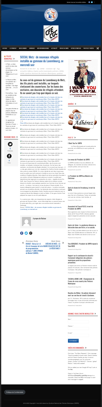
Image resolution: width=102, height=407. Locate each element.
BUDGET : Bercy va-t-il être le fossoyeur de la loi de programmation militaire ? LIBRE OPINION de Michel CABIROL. (34, 248)
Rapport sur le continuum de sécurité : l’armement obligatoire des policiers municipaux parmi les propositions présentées (81, 259)
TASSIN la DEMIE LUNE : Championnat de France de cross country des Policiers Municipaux (81, 281)
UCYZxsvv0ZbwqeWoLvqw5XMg (77, 375)
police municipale (45, 71)
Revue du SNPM (64, 48)
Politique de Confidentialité (14, 392)
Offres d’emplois (76, 48)
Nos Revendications (43, 48)
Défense (30, 71)
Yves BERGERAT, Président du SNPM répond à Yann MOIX (83, 244)
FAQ (81, 377)
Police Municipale (8, 57)
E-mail (70, 333)
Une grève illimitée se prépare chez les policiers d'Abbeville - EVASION (12, 111)
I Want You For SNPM (75, 143)
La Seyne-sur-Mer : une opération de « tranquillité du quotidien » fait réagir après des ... (12, 84)
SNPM (42, 69)
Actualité (23, 71)
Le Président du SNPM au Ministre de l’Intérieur (80, 177)
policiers (55, 71)
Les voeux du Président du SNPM (79, 159)
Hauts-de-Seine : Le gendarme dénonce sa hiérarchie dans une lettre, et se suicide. (82, 226)
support (81, 379)
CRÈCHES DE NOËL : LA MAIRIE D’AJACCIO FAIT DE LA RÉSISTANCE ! (51, 246)
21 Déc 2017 (32, 69)
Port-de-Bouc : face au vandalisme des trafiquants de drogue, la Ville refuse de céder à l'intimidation (11, 98)
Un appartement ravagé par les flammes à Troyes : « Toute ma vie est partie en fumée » (12, 124)
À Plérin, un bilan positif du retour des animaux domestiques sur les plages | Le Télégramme (11, 69)
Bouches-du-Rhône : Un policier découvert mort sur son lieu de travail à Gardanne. (82, 294)
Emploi (35, 71)
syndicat (60, 73)
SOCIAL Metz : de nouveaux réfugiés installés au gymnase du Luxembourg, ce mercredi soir (41, 61)
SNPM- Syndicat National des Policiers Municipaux (38, 73)
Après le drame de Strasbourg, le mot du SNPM (81, 188)
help (71, 369)
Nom (70, 319)
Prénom (70, 326)
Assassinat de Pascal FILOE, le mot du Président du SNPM (80, 207)
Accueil (4, 48)
